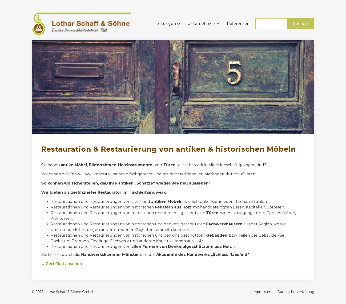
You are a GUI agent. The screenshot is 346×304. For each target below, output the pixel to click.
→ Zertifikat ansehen (61, 264)
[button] (168, 23)
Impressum (261, 292)
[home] (81, 24)
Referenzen (238, 23)
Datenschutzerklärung (295, 292)
